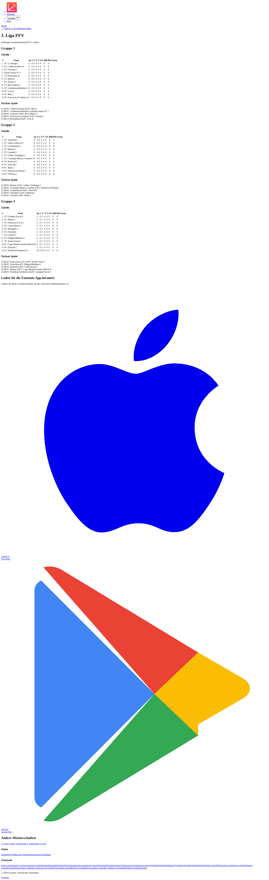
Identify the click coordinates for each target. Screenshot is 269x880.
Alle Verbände (24, 854)
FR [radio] (2, 26)
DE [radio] (5, 26)
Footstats (5, 877)
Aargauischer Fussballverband (36, 865)
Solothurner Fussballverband (177, 865)
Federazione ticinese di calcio (230, 865)
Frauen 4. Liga (39, 844)
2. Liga (4, 844)
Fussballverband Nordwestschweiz (121, 865)
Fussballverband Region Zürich (203, 865)
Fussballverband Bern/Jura (61, 865)
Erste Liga (5, 865)
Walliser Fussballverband (136, 868)
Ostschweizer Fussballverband (150, 865)
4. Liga (10, 844)
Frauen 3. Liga (26, 844)
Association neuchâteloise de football (70, 868)
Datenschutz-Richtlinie (41, 854)
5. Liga (17, 844)
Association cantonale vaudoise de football (106, 868)
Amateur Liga (16, 865)
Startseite (11, 14)
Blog (9, 21)
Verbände (11, 19)
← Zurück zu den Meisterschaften (16, 28)
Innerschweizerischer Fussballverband (89, 865)
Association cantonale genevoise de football (35, 868)
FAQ (11, 854)
